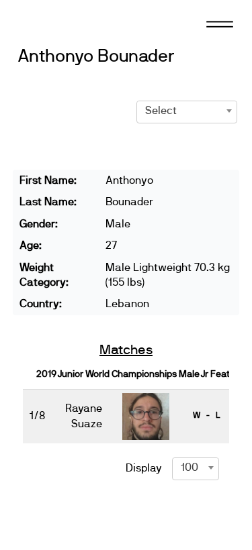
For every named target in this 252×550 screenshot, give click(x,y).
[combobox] (187, 110)
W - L (206, 415)
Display (144, 468)
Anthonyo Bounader (96, 56)
